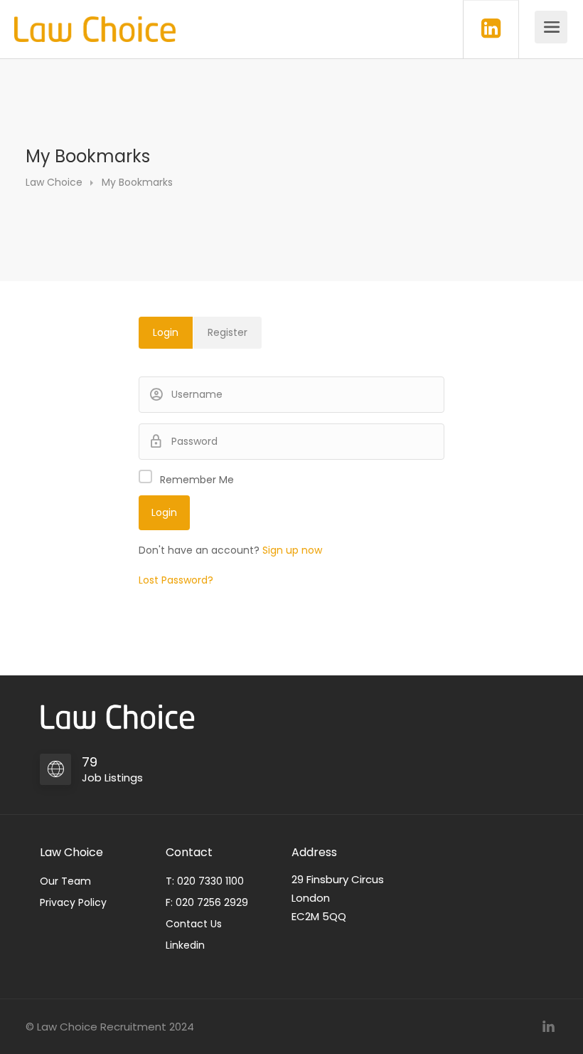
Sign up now (292, 550)
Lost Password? (176, 580)
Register (227, 332)
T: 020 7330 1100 (205, 881)
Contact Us (194, 924)
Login (165, 332)
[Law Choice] (95, 22)
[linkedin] (548, 1026)
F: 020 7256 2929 (207, 902)
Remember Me (197, 480)
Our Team (65, 881)
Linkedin (185, 945)
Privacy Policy (73, 902)
